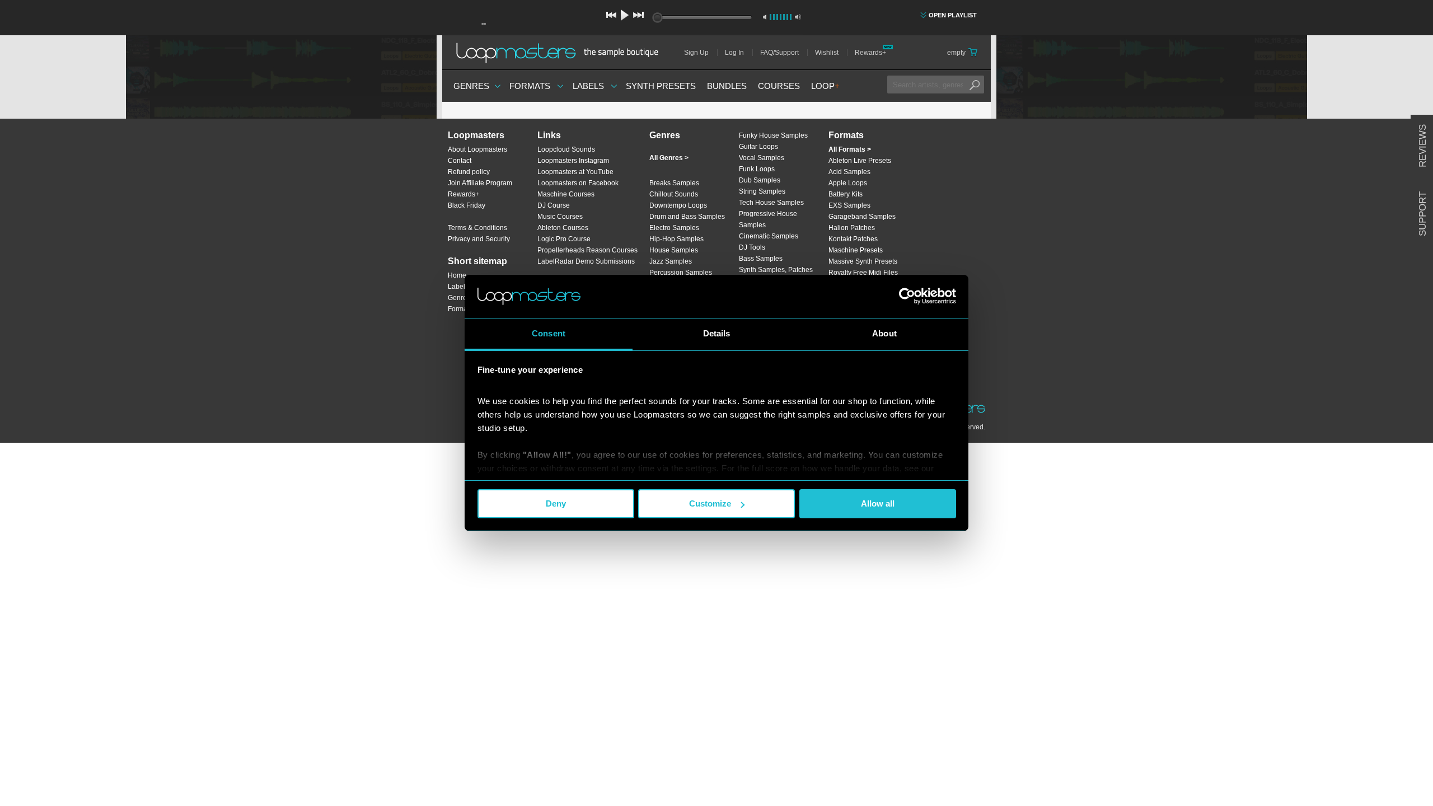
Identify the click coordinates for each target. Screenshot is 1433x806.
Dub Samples (759, 180)
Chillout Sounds (673, 194)
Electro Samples (674, 228)
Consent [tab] (548, 333)
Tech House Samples (771, 203)
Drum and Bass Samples (687, 217)
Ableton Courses (562, 228)
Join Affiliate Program (480, 183)
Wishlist (827, 52)
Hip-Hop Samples (676, 239)
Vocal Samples (761, 158)
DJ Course (553, 205)
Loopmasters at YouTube (575, 172)
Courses (779, 86)
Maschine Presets (855, 250)
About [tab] (884, 333)
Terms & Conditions (477, 228)
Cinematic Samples (768, 236)
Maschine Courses (565, 194)
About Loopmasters (477, 149)
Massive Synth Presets (862, 261)
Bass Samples (761, 259)
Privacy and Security (479, 239)
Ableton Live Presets (859, 161)
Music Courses (560, 217)
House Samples (673, 250)
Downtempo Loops (678, 205)
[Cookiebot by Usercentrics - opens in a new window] (907, 296)
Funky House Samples (773, 135)
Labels (588, 86)
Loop (825, 86)
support (1422, 213)
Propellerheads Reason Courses (587, 250)
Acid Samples (849, 172)
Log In (734, 52)
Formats (529, 86)
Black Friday (466, 205)
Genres (471, 86)
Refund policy (469, 172)
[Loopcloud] (218, 229)
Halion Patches (851, 228)
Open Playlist (953, 15)
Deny (556, 503)
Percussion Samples (680, 273)
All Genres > (669, 158)
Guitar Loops (758, 147)
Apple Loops (847, 183)
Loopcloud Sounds (566, 149)
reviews (1422, 145)
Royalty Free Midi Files (863, 273)
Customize (710, 503)
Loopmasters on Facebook (578, 183)
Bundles (727, 86)
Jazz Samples (670, 261)
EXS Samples (849, 205)
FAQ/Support (779, 52)
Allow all (878, 503)
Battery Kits (845, 194)
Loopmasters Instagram (573, 161)
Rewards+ (870, 52)
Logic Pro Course (564, 239)
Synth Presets (661, 86)
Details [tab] (716, 333)
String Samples (762, 191)
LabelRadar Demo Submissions (586, 261)
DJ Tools (752, 247)
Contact (459, 161)
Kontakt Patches (853, 239)
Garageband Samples (862, 217)
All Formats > (849, 149)
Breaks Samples (674, 183)
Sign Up (696, 52)
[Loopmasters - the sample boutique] (561, 52)
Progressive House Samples (768, 219)
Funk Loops (757, 169)
